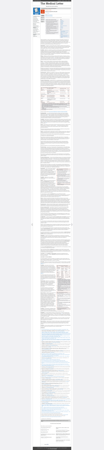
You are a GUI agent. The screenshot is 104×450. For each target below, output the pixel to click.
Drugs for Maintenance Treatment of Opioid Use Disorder (65, 31)
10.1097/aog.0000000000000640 (48, 403)
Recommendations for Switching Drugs (64, 32)
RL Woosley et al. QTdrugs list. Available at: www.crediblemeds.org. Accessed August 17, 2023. (53, 353)
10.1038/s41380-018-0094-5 (55, 385)
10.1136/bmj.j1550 (52, 352)
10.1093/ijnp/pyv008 (64, 397)
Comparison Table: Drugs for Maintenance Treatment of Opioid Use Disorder (65, 37)
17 (57, 82)
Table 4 (42, 273)
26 (58, 139)
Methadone (62, 20)
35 (48, 190)
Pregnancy (62, 23)
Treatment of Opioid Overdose (63, 25)
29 (43, 160)
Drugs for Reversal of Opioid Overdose (64, 34)
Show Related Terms (42, 17)
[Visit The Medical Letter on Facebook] (50, 448)
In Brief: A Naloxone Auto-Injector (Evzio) (46, 427)
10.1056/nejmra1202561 (65, 414)
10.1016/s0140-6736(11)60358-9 (59, 379)
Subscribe (63, 0)
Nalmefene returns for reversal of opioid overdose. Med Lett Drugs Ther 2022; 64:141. (52, 416)
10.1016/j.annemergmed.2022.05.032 (48, 375)
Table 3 (42, 263)
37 (46, 195)
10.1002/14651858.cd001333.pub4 (50, 387)
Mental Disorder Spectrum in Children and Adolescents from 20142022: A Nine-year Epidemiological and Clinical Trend (63, 434)
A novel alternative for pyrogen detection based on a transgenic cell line (62, 437)
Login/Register (59, 0)
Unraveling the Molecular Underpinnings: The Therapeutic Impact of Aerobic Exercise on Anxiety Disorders (62, 431)
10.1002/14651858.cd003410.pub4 (50, 395)
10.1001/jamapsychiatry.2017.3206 (47, 384)
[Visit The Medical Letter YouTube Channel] (54, 448)
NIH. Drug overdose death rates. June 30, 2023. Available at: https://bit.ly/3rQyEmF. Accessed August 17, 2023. (55, 329)
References (61, 28)
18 (53, 85)
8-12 (54, 57)
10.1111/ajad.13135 (45, 373)
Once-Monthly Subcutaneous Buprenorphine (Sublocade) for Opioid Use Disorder (48, 434)
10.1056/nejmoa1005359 (45, 402)
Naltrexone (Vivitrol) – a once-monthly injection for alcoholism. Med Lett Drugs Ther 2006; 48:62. (53, 376)
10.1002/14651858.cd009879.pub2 (51, 392)
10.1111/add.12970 (61, 350)
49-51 (43, 263)
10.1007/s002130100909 (49, 390)
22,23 (60, 117)
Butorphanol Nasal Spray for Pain (45, 429)
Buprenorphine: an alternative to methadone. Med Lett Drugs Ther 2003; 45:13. (51, 359)
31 (47, 175)
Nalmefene (62, 27)
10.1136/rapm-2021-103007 (60, 370)
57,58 (61, 313)
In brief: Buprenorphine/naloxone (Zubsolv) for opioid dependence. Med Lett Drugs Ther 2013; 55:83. (53, 360)
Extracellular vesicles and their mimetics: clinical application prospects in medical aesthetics (63, 440)
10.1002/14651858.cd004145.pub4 (54, 345)
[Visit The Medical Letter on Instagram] (52, 448)
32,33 (49, 184)
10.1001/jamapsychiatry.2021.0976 (47, 349)
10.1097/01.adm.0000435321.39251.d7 (47, 358)
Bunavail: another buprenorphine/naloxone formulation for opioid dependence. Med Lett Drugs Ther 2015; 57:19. (55, 361)
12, (56, 125)
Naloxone (62, 26)
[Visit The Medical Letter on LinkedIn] (53, 448)
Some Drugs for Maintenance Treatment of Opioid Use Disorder (58, 111)
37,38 (59, 196)
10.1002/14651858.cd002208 (49, 343)
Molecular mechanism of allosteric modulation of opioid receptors (62, 428)
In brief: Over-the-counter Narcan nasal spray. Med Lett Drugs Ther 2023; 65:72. (51, 412)
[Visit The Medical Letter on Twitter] (51, 448)
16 (58, 150)
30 (49, 162)
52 (48, 267)
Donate (66, 0)
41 (46, 222)
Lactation (62, 24)
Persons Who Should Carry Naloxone (65, 35)
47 (54, 247)
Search (69, 0)
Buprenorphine (62, 21)
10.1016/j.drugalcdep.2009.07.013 (50, 367)
